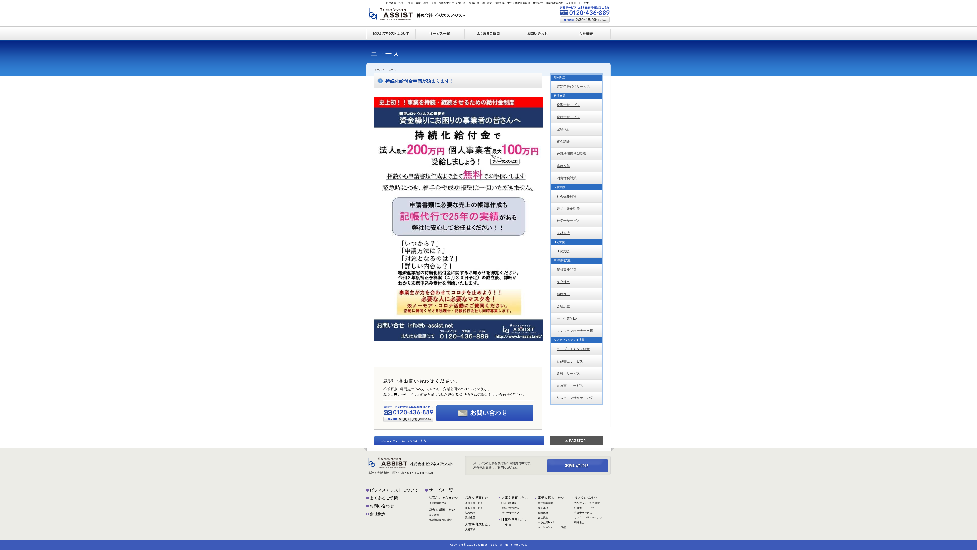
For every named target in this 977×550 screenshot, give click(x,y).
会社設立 (563, 306)
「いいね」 (412, 440)
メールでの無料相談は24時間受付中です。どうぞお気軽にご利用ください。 (484, 413)
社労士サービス (568, 221)
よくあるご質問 (384, 498)
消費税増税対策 (438, 503)
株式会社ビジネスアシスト (417, 16)
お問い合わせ (382, 505)
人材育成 (563, 233)
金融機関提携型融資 (571, 154)
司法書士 (579, 522)
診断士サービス (568, 117)
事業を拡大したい (551, 498)
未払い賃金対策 (568, 209)
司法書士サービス (570, 386)
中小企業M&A (567, 318)
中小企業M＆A (546, 522)
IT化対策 (506, 524)
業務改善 (563, 166)
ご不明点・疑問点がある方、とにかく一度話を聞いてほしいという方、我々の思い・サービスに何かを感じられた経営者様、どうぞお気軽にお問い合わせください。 (577, 465)
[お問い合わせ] (537, 28)
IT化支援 (563, 251)
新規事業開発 (567, 270)
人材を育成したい (478, 524)
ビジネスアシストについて (394, 490)
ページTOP (576, 440)
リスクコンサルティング (575, 398)
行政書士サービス (570, 361)
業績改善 (470, 517)
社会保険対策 (567, 196)
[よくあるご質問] (488, 28)
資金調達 (563, 141)
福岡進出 (563, 294)
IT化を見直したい (514, 519)
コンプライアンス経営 (573, 349)
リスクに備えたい (587, 498)
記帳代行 (563, 129)
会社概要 (378, 513)
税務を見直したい (478, 498)
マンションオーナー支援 (575, 331)
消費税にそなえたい (443, 498)
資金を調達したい (442, 510)
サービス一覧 (441, 490)
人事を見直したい (514, 498)
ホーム (378, 69)
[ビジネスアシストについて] (390, 28)
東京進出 (563, 282)
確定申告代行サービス (573, 86)
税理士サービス (568, 105)
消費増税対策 (567, 178)
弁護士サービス (568, 373)
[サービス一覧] (439, 28)
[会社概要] (586, 28)
